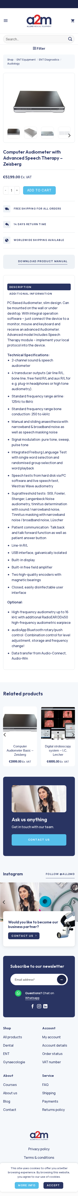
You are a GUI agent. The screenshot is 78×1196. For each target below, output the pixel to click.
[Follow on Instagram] (39, 1006)
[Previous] (13, 102)
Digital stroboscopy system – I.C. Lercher (58, 750)
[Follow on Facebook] (33, 1006)
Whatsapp (32, 998)
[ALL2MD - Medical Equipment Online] (39, 21)
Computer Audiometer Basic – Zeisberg (20, 750)
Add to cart (39, 190)
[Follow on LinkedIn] (45, 1006)
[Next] (64, 102)
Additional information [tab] (30, 293)
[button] (5, 21)
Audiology (13, 63)
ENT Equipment (26, 59)
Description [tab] (20, 287)
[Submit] (70, 39)
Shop (10, 59)
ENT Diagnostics (49, 59)
